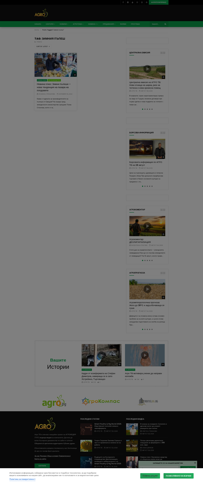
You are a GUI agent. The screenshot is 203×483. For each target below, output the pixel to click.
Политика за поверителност (22, 479)
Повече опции (150, 476)
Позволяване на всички (178, 476)
